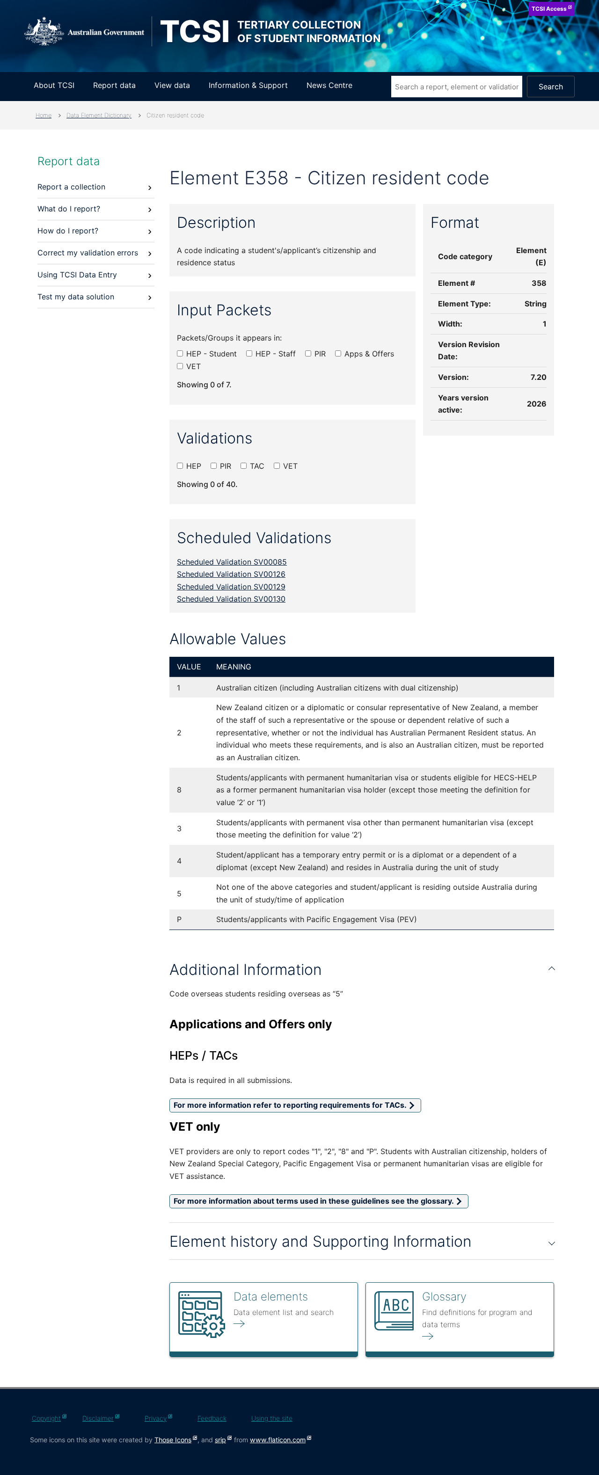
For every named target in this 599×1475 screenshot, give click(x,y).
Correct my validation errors (87, 252)
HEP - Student (210, 353)
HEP (192, 466)
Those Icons (172, 1440)
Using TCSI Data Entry (77, 274)
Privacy (156, 1418)
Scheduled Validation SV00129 (231, 586)
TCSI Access (549, 8)
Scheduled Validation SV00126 (231, 574)
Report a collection (71, 186)
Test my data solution (75, 296)
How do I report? (67, 230)
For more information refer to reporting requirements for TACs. (290, 1105)
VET (192, 366)
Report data (114, 85)
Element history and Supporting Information (320, 1241)
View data (172, 85)
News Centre (329, 85)
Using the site (271, 1418)
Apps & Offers (368, 353)
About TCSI (54, 85)
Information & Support (248, 85)
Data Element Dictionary (98, 115)
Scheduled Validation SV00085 (232, 562)
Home (43, 115)
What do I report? (68, 208)
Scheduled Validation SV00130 (231, 598)
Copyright (46, 1418)
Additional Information (245, 969)
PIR (319, 353)
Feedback (211, 1418)
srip (220, 1440)
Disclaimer (98, 1418)
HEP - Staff (274, 353)
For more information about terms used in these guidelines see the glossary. (314, 1201)
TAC (256, 466)
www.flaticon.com (278, 1440)
